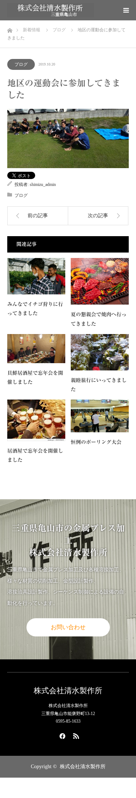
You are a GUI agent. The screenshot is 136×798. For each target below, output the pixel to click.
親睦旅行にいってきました (99, 385)
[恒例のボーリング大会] (100, 416)
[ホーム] (9, 28)
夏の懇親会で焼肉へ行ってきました (99, 319)
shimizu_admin (43, 184)
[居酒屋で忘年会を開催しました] (36, 420)
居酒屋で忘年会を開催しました (35, 455)
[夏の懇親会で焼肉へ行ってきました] (100, 281)
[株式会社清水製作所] (50, 10)
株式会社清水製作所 (68, 691)
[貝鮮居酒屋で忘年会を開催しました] (36, 348)
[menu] (126, 10)
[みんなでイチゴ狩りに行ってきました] (36, 276)
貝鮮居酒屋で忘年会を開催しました (35, 377)
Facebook (61, 734)
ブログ (21, 64)
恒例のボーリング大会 (96, 442)
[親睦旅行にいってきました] (100, 352)
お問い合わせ (68, 627)
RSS (75, 734)
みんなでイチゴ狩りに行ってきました (35, 309)
